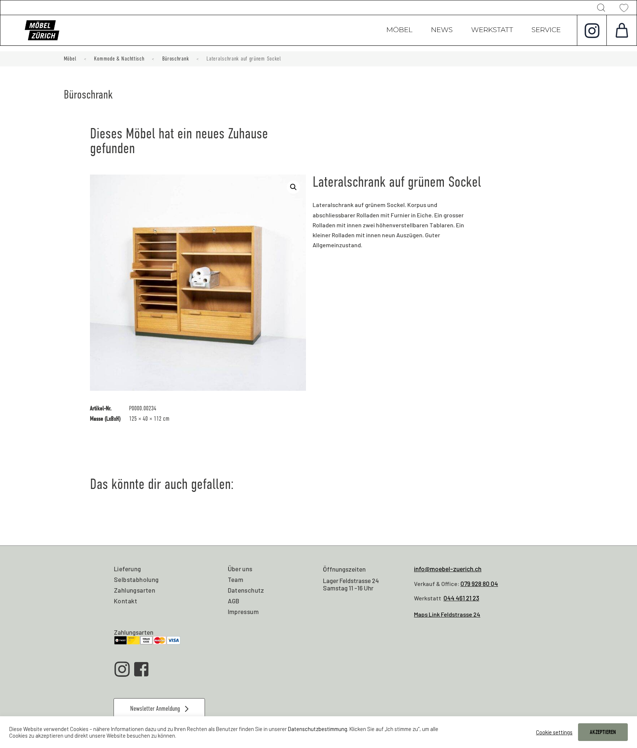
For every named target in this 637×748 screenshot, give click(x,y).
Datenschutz (246, 590)
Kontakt (126, 600)
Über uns (240, 568)
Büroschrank (175, 58)
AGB (234, 600)
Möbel (399, 30)
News (442, 30)
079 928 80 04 (479, 583)
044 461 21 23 (461, 597)
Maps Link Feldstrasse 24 (447, 614)
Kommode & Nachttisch (119, 58)
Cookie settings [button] (554, 732)
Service (546, 30)
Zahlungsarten (134, 590)
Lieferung (127, 568)
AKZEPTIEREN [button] (603, 732)
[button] (293, 187)
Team (236, 579)
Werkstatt (492, 30)
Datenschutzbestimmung (317, 728)
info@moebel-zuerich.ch (447, 568)
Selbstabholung (136, 579)
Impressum (243, 611)
